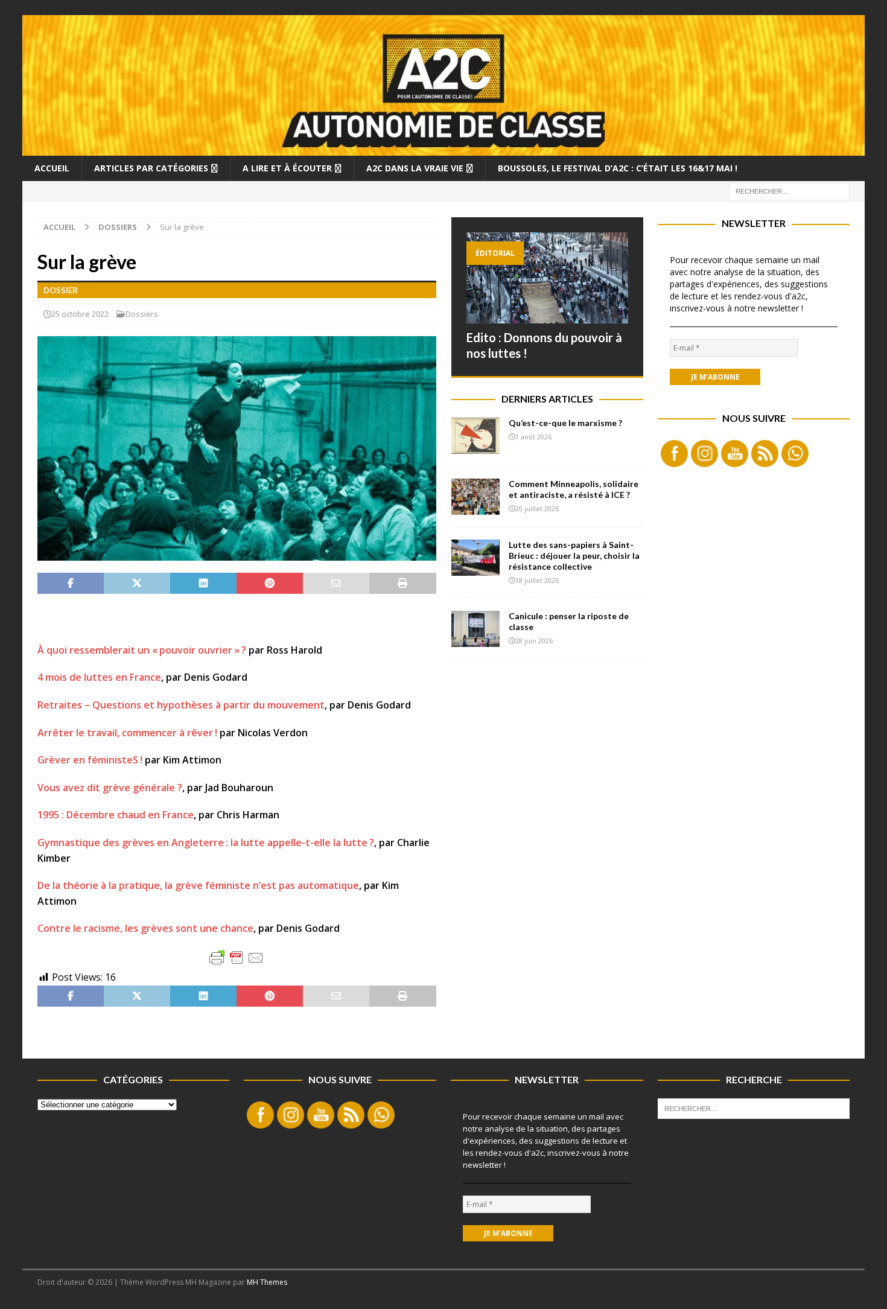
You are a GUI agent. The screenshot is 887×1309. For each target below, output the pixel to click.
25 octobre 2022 (80, 313)
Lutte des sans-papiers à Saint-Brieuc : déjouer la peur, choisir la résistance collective (574, 556)
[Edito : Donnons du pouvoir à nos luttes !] (547, 277)
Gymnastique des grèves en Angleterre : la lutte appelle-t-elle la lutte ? (205, 842)
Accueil (51, 168)
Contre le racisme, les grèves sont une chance (145, 928)
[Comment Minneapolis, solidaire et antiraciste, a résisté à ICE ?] (475, 497)
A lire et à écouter (287, 168)
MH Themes (267, 1282)
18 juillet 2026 (537, 580)
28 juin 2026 (534, 640)
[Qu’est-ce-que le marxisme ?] (475, 436)
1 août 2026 (533, 436)
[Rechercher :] (789, 190)
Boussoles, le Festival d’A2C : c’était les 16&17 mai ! (617, 168)
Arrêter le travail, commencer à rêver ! (127, 732)
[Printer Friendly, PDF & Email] (236, 958)
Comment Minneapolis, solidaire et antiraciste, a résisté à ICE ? (573, 489)
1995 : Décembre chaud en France (115, 814)
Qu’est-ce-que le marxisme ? (565, 423)
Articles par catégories (151, 168)
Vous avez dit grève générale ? (109, 787)
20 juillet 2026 (537, 508)
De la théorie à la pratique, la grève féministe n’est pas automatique (198, 885)
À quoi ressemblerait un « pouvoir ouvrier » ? (141, 650)
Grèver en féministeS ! (89, 759)
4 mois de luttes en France (99, 677)
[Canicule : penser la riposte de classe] (475, 629)
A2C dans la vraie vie (414, 168)
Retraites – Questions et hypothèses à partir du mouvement (181, 705)
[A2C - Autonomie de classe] (443, 148)
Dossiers (142, 313)
